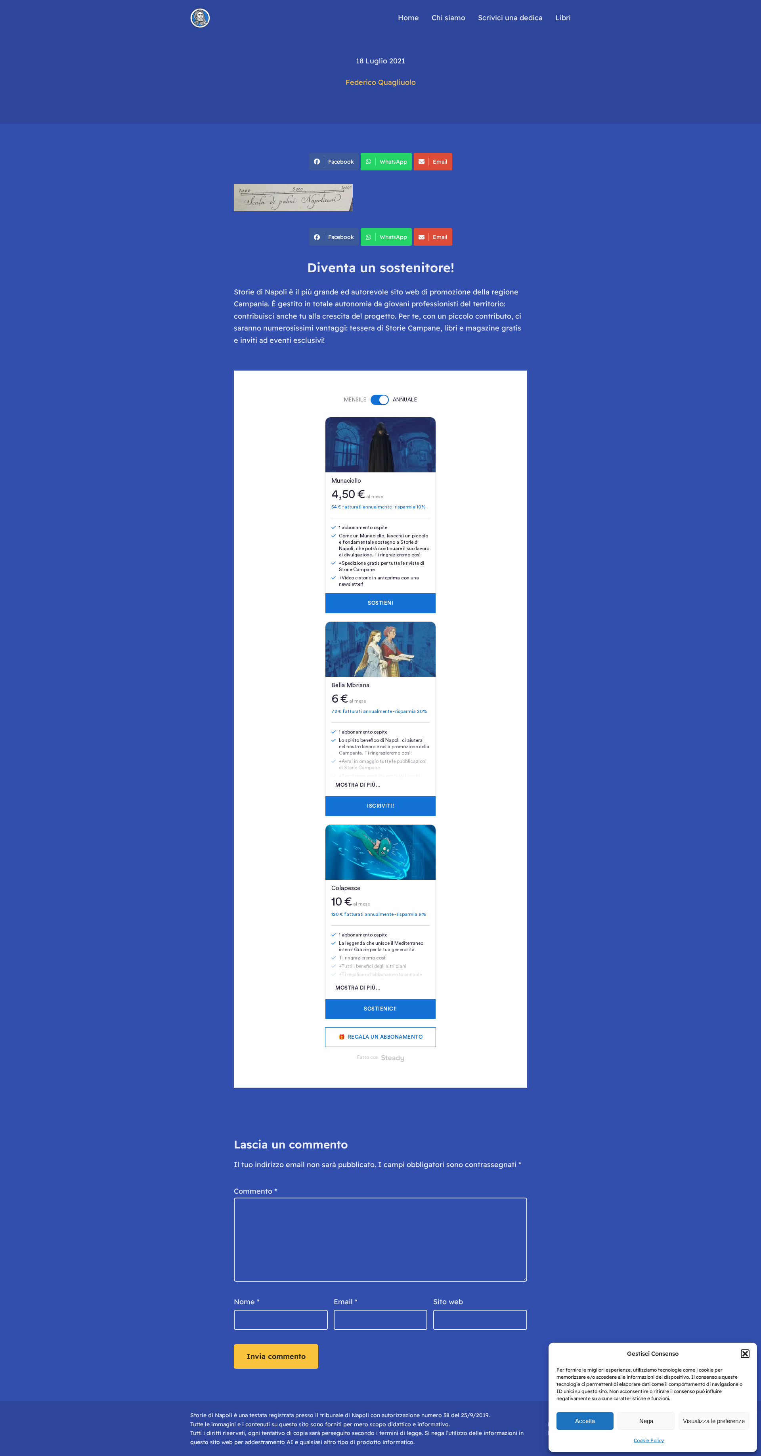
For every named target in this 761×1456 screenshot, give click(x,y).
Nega (646, 1421)
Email (440, 161)
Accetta (585, 1421)
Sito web (448, 1301)
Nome (247, 1301)
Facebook (341, 161)
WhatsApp (393, 161)
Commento (255, 1191)
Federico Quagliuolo (381, 82)
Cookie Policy (649, 1440)
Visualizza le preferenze (714, 1421)
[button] (745, 1354)
